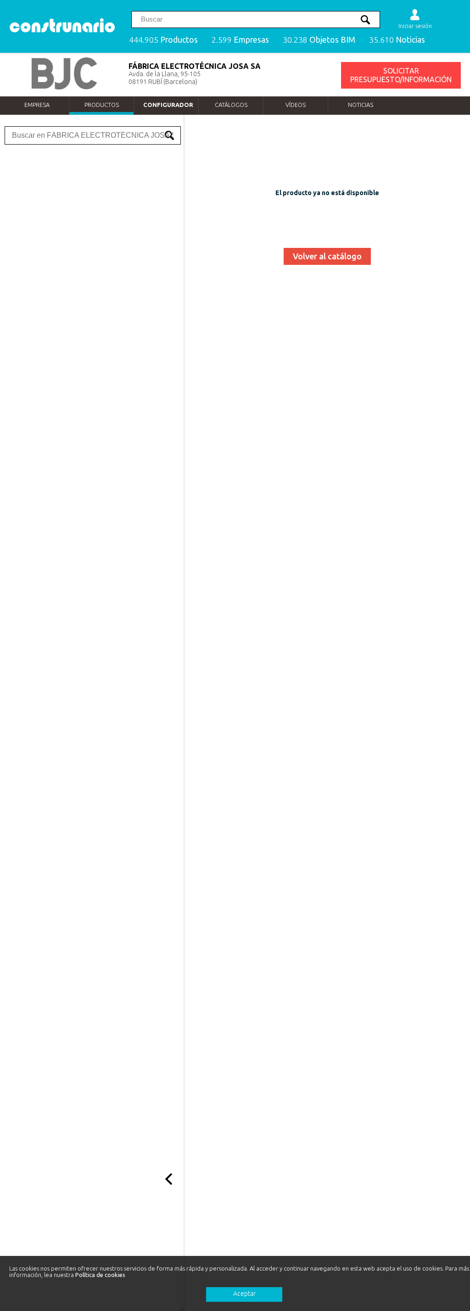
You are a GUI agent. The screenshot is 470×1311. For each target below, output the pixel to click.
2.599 (240, 39)
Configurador (168, 104)
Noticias (360, 104)
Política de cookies (100, 1275)
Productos (101, 104)
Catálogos (231, 104)
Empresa (37, 104)
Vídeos (295, 104)
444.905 (163, 39)
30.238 (319, 39)
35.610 (397, 39)
